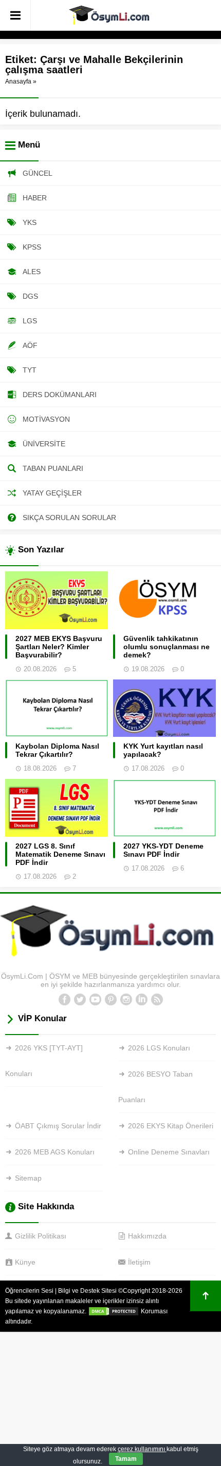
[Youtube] (95, 1000)
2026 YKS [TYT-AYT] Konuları (44, 1061)
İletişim (139, 1262)
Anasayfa (18, 81)
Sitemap (28, 1178)
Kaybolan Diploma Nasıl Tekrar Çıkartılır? (57, 750)
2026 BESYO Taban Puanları (155, 1087)
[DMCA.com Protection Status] (113, 1311)
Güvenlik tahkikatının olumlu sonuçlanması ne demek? (166, 646)
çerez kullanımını (142, 1449)
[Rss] (157, 1000)
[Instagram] (126, 1000)
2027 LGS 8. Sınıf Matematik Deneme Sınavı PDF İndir (60, 854)
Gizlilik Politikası (40, 1236)
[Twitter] (79, 1000)
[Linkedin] (141, 1000)
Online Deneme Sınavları (169, 1152)
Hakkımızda (147, 1236)
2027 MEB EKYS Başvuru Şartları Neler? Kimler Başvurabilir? (58, 646)
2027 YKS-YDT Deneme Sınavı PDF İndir (163, 850)
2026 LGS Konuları (159, 1048)
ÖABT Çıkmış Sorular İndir (58, 1126)
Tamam (126, 1458)
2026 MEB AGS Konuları (55, 1152)
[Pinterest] (110, 1000)
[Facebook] (64, 1000)
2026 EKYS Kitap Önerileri (170, 1126)
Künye (25, 1262)
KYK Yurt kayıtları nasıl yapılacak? (163, 750)
